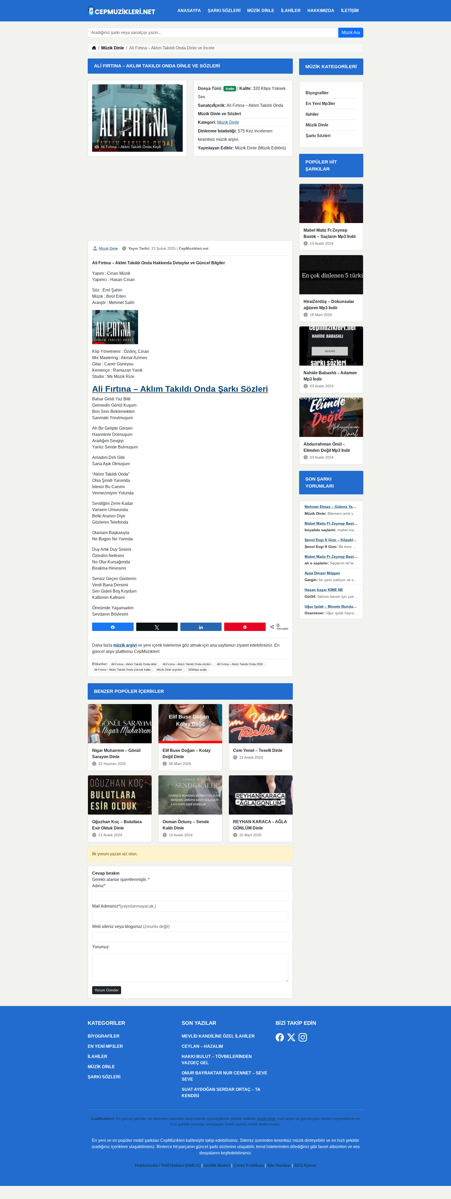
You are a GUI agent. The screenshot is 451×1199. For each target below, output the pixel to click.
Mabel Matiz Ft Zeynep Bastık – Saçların (340, 523)
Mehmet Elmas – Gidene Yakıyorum (336, 507)
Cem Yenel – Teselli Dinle (257, 750)
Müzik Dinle (260, 10)
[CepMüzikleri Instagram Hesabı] (303, 1037)
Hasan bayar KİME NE (324, 590)
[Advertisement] (190, 199)
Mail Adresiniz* (124, 906)
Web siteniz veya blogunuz (131, 926)
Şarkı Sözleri (224, 10)
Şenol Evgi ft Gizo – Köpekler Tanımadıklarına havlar (351, 540)
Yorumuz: (101, 947)
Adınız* (98, 886)
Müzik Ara (351, 32)
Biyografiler (317, 93)
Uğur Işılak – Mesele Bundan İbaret (336, 606)
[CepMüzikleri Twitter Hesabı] (293, 1037)
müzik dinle (266, 1118)
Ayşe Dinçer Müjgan (322, 573)
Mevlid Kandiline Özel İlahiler (218, 1036)
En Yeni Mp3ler (320, 103)
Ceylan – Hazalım (202, 1046)
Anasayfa (189, 10)
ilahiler (291, 10)
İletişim (350, 10)
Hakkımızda (320, 10)
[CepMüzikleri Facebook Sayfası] (281, 1037)
